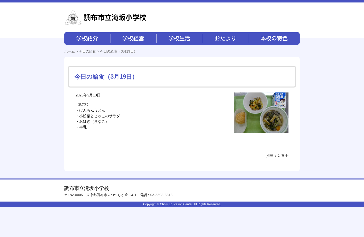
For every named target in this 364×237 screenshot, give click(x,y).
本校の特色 (274, 38)
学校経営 (133, 38)
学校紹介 (87, 38)
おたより (225, 38)
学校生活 (179, 38)
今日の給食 (87, 51)
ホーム (69, 51)
